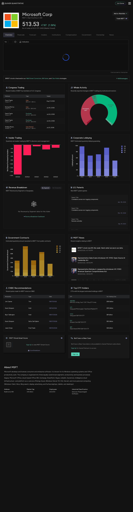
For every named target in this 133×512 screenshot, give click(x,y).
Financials (21, 35)
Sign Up (28, 345)
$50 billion (110, 321)
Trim (29, 301)
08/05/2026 (53, 328)
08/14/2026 (53, 308)
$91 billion (110, 315)
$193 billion (110, 301)
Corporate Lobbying (82, 138)
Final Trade (31, 328)
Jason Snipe (8, 328)
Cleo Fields (55, 78)
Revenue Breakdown (18, 187)
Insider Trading (15, 138)
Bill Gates (45, 78)
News (111, 35)
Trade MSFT (120, 19)
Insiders (44, 35)
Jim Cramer (8, 301)
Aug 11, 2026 (51, 101)
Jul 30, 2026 (50, 108)
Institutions (56, 35)
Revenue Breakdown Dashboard (35, 216)
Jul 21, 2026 (50, 127)
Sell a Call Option (33, 321)
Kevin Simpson (9, 308)
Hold (29, 308)
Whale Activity (80, 88)
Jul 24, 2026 (51, 114)
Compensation (71, 35)
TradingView (124, 72)
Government (86, 35)
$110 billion (110, 308)
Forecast (32, 35)
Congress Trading (16, 88)
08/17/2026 (53, 301)
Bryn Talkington (10, 315)
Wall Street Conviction (33, 78)
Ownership (100, 35)
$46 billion (110, 328)
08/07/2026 (53, 315)
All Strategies (123, 78)
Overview (8, 35)
